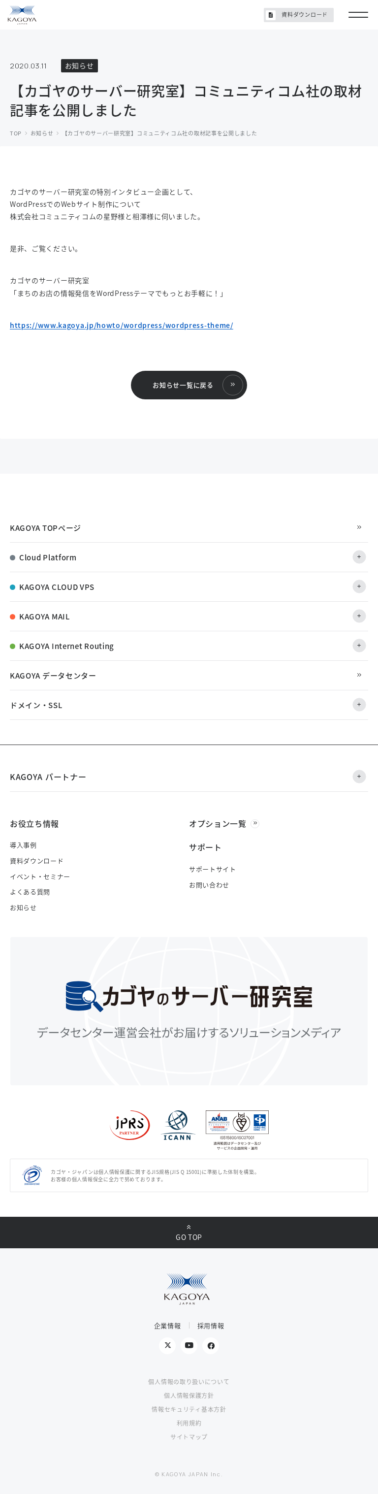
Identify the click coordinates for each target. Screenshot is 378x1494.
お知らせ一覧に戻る (183, 385)
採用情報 (210, 1325)
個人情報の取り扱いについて (188, 1381)
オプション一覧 (218, 823)
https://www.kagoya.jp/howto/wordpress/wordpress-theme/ (121, 325)
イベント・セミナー (40, 876)
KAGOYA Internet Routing (66, 646)
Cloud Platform (48, 557)
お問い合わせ (209, 884)
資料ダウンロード (305, 14)
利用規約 (189, 1423)
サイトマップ (189, 1436)
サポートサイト (212, 869)
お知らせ (23, 907)
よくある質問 (30, 891)
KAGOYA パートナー (48, 776)
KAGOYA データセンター (53, 675)
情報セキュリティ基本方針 (189, 1409)
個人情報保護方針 (189, 1395)
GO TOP (189, 1237)
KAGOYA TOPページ (45, 527)
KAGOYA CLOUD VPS (56, 587)
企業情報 (167, 1325)
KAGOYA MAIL (44, 616)
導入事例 (23, 844)
